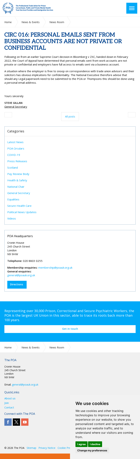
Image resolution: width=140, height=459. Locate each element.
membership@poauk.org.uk (55, 267)
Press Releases (17, 161)
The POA (33, 8)
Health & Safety (17, 180)
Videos (11, 218)
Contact (9, 407)
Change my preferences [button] (92, 450)
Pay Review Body (18, 174)
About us (9, 398)
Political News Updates (21, 212)
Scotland (12, 167)
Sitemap (31, 448)
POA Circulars (15, 148)
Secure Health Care (19, 205)
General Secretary (18, 193)
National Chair (15, 186)
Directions (16, 284)
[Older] (8, 114)
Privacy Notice (46, 448)
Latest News (15, 142)
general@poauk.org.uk (21, 275)
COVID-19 (13, 155)
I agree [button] (81, 444)
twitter (16, 422)
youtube (24, 422)
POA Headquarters (20, 236)
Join (6, 403)
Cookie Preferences (69, 448)
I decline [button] (95, 444)
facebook (8, 422)
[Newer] (132, 114)
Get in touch (70, 328)
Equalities (13, 199)
